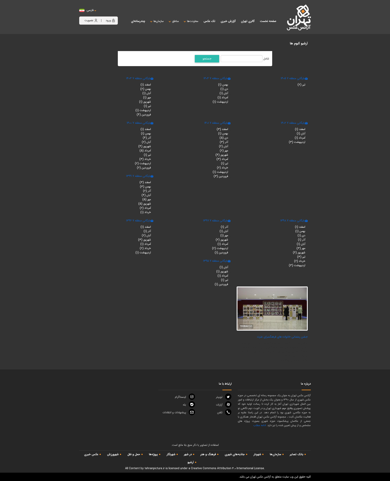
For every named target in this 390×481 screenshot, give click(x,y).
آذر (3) (224, 142)
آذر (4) (147, 138)
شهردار (257, 454)
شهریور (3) (144, 239)
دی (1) (224, 89)
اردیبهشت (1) (220, 101)
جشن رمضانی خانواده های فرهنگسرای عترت (282, 337)
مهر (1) (147, 97)
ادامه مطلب (259, 425)
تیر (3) (301, 257)
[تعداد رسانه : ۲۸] (272, 308)
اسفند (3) (222, 129)
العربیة (112, 14)
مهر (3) (301, 248)
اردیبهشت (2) (143, 163)
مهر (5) (146, 199)
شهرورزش (113, 454)
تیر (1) (147, 106)
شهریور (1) (145, 101)
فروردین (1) (221, 252)
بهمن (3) (145, 186)
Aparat (219, 404)
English (102, 14)
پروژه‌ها (153, 454)
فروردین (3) (221, 176)
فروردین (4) (144, 114)
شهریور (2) (222, 239)
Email (174, 412)
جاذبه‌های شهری (235, 454)
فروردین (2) (144, 167)
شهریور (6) (299, 252)
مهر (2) (224, 150)
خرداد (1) (145, 212)
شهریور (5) (144, 203)
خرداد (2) (222, 167)
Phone (219, 412)
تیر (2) (301, 84)
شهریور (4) (222, 155)
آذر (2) (147, 191)
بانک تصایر (296, 454)
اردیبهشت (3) (297, 142)
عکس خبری (91, 454)
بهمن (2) (145, 89)
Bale (184, 404)
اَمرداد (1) (223, 97)
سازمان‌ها (275, 454)
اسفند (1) (146, 84)
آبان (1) (224, 93)
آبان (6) (223, 146)
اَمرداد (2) (145, 208)
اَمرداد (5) (145, 150)
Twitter (219, 397)
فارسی (90, 10)
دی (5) (224, 138)
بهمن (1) (223, 84)
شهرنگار (171, 454)
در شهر (188, 454)
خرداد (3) (145, 159)
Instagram (180, 397)
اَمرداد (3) (222, 159)
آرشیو (190, 462)
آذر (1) (301, 239)
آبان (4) (146, 195)
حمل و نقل (133, 454)
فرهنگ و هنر (208, 454)
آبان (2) (146, 142)
